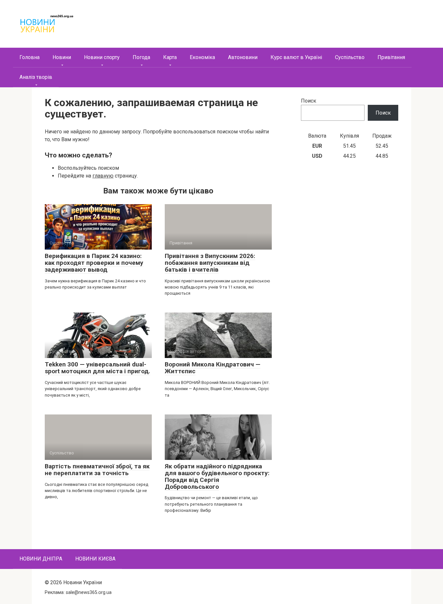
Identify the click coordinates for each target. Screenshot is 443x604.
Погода (141, 57)
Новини (62, 57)
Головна (29, 57)
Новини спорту (102, 57)
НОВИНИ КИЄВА (95, 559)
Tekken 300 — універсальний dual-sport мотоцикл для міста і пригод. (97, 368)
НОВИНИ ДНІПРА (40, 559)
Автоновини (242, 57)
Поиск (308, 101)
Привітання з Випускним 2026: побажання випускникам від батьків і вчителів (210, 262)
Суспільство (350, 57)
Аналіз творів (35, 77)
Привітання (391, 57)
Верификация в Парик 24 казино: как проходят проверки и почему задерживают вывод (94, 262)
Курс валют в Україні (296, 57)
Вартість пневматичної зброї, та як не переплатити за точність (97, 469)
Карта (170, 57)
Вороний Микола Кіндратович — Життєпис (212, 368)
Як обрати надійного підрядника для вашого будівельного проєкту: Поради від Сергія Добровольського (217, 476)
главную (103, 176)
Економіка (202, 57)
